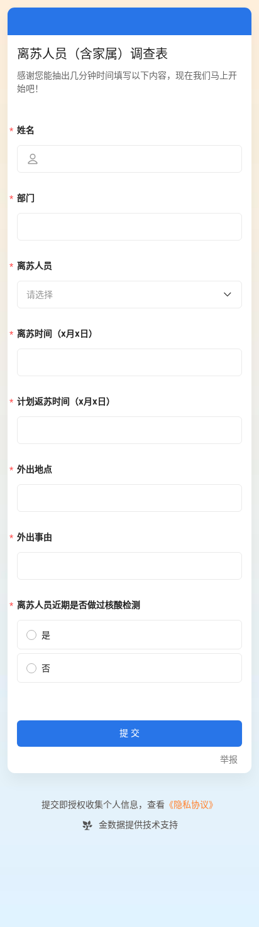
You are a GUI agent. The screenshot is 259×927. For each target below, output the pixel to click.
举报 (229, 760)
